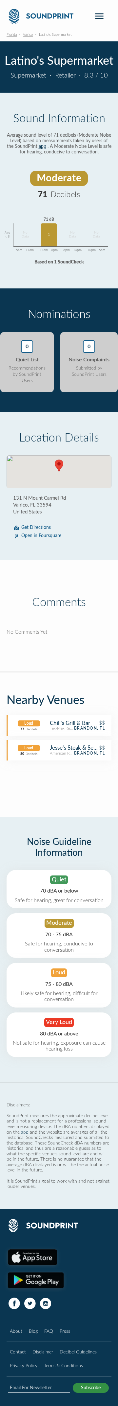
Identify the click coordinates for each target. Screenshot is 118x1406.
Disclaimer (42, 1351)
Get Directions (36, 527)
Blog (33, 1331)
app (42, 146)
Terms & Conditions (63, 1365)
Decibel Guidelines (78, 1351)
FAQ (48, 1331)
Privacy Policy (23, 1365)
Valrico (28, 34)
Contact (18, 1351)
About (16, 1331)
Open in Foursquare (41, 535)
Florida (12, 34)
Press (65, 1331)
